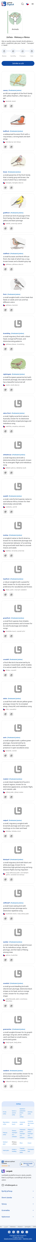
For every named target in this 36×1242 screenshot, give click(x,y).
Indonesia (13, 1227)
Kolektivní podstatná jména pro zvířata (22, 1113)
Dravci (29, 1143)
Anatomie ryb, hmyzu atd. (31, 1123)
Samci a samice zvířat (14, 1113)
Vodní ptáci (6, 1150)
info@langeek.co (11, 1185)
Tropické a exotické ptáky (22, 1150)
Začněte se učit (18, 63)
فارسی (6, 1227)
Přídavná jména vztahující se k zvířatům (30, 1133)
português (28, 1227)
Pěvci (21, 1143)
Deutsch (20, 1227)
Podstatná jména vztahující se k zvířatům (22, 1133)
